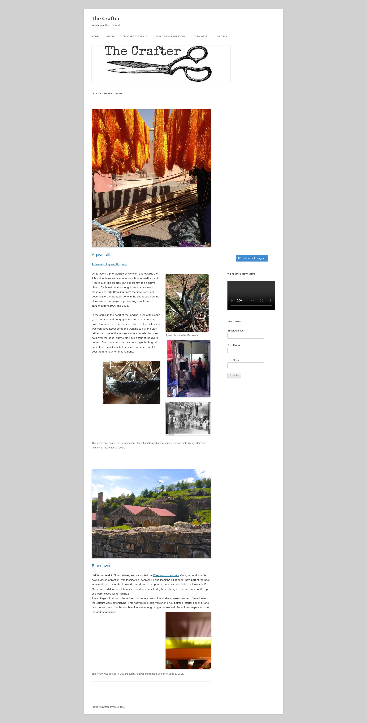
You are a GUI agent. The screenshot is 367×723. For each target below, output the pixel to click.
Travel (140, 443)
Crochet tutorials (135, 36)
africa (161, 443)
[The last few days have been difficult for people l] (251, 123)
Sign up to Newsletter (170, 36)
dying (191, 443)
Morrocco (201, 443)
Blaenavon (101, 565)
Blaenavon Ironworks (166, 575)
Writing (222, 36)
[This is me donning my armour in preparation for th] (251, 166)
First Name (233, 345)
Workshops (201, 36)
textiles (96, 447)
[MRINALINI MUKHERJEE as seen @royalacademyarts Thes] (251, 217)
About (110, 36)
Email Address (235, 330)
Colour (176, 443)
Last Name (233, 360)
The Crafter (106, 18)
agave (168, 443)
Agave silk (101, 254)
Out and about (127, 443)
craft (184, 443)
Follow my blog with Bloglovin (109, 264)
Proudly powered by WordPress (108, 707)
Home (95, 36)
